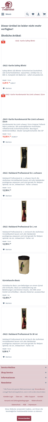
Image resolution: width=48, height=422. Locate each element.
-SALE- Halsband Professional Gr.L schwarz (22, 173)
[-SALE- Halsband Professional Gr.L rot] (24, 211)
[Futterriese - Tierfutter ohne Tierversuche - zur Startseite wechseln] (7, 6)
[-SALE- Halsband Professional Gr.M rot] (24, 318)
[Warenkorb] (44, 14)
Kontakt (40, 396)
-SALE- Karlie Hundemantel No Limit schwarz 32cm (23, 120)
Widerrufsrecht (37, 400)
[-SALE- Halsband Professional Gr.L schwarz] (24, 157)
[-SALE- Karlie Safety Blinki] (24, 50)
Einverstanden (24, 418)
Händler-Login (8, 396)
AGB (24, 405)
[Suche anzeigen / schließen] (27, 14)
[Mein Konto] (38, 14)
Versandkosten (40, 389)
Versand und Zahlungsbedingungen (16, 400)
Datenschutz (16, 405)
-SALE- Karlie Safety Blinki (14, 65)
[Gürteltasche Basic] (24, 265)
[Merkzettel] (33, 14)
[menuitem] (6, 14)
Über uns (19, 396)
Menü (8, 14)
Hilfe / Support (30, 396)
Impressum (32, 405)
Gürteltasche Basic (11, 280)
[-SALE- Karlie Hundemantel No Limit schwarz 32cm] (24, 104)
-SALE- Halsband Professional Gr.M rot (20, 334)
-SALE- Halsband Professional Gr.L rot (19, 226)
